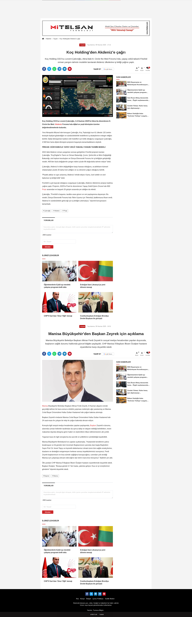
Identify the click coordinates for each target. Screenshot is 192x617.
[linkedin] (65, 69)
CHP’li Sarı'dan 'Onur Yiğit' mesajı (58, 316)
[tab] (48, 220)
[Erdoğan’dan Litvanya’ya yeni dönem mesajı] (95, 271)
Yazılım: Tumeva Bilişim (95, 610)
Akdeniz (58, 124)
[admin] (99, 594)
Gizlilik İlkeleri (109, 599)
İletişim (88, 599)
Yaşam (55, 39)
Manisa (45, 406)
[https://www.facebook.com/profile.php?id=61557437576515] (87, 594)
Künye (82, 599)
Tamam (101, 614)
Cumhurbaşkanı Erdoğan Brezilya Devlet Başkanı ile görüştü (94, 317)
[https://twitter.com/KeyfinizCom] (91, 594)
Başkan (93, 425)
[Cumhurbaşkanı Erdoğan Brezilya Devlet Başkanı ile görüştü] (95, 302)
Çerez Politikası (98, 599)
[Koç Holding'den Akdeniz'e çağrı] (77, 96)
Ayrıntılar (93, 614)
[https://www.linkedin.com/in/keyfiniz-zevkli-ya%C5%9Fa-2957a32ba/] (95, 594)
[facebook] (44, 69)
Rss (77, 599)
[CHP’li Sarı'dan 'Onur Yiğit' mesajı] (59, 302)
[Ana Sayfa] (43, 39)
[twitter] (49, 69)
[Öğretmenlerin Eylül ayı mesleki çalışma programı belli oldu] (59, 271)
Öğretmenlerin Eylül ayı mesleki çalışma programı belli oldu (57, 286)
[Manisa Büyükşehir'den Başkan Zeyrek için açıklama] (77, 381)
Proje (44, 189)
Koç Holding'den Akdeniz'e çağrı (70, 39)
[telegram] (59, 69)
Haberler (48, 39)
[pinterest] (70, 69)
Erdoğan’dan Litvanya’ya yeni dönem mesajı (92, 286)
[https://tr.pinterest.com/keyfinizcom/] (104, 594)
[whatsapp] (54, 69)
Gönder (48, 247)
